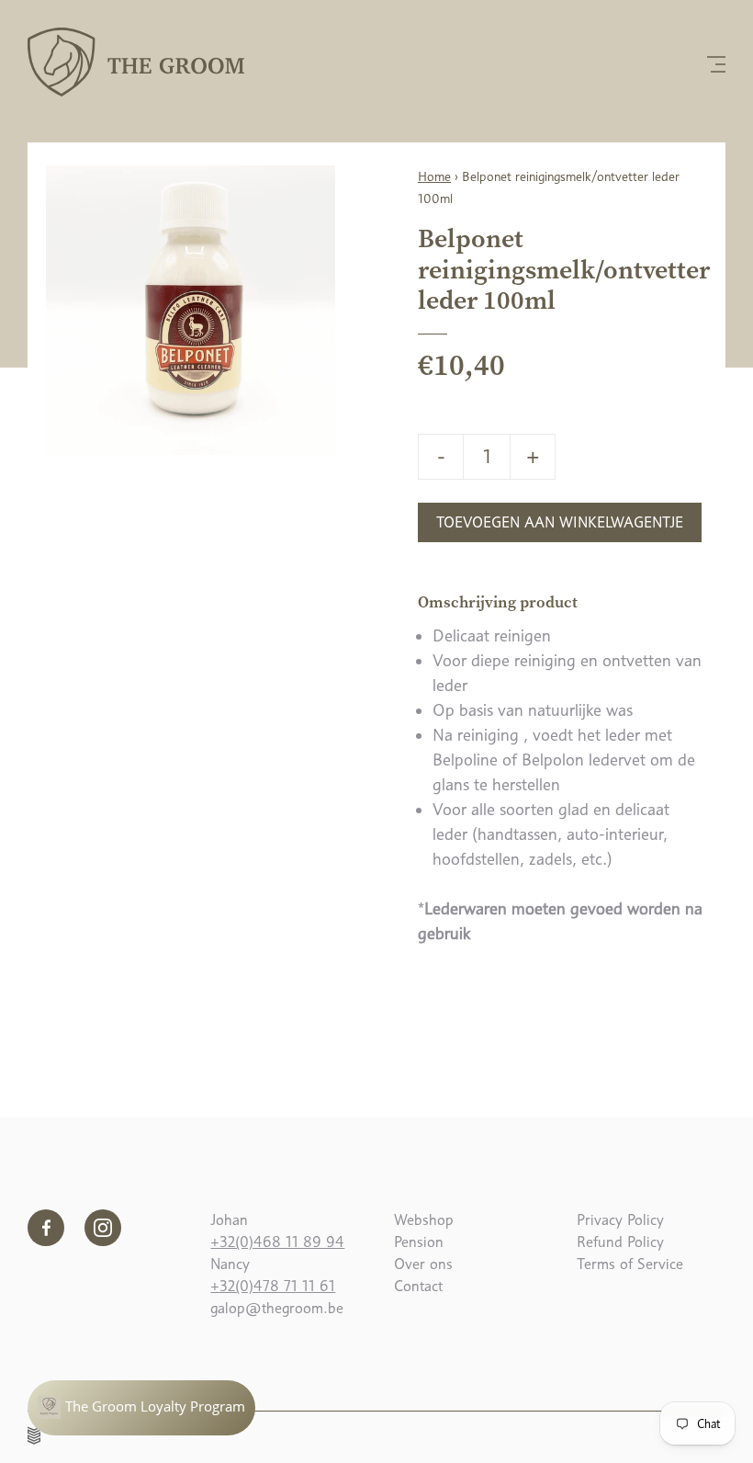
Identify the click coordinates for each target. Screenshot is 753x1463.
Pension (419, 1242)
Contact (418, 1286)
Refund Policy (620, 1242)
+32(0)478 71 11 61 (272, 1286)
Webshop (424, 1220)
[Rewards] (141, 1407)
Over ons (423, 1264)
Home (434, 176)
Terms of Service (630, 1264)
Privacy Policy (620, 1220)
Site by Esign (35, 1435)
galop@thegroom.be (276, 1308)
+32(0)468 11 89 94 (277, 1242)
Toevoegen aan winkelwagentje (559, 522)
